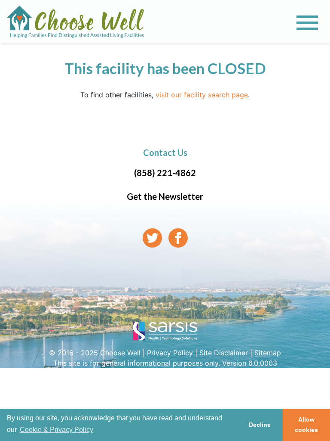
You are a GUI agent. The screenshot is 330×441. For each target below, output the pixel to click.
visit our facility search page (202, 94)
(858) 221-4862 (165, 173)
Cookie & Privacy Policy (56, 429)
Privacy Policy (170, 352)
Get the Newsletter (165, 196)
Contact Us (165, 152)
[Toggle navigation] (307, 22)
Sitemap (267, 352)
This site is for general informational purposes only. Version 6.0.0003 (165, 363)
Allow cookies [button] (306, 424)
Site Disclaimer (223, 352)
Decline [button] (260, 424)
